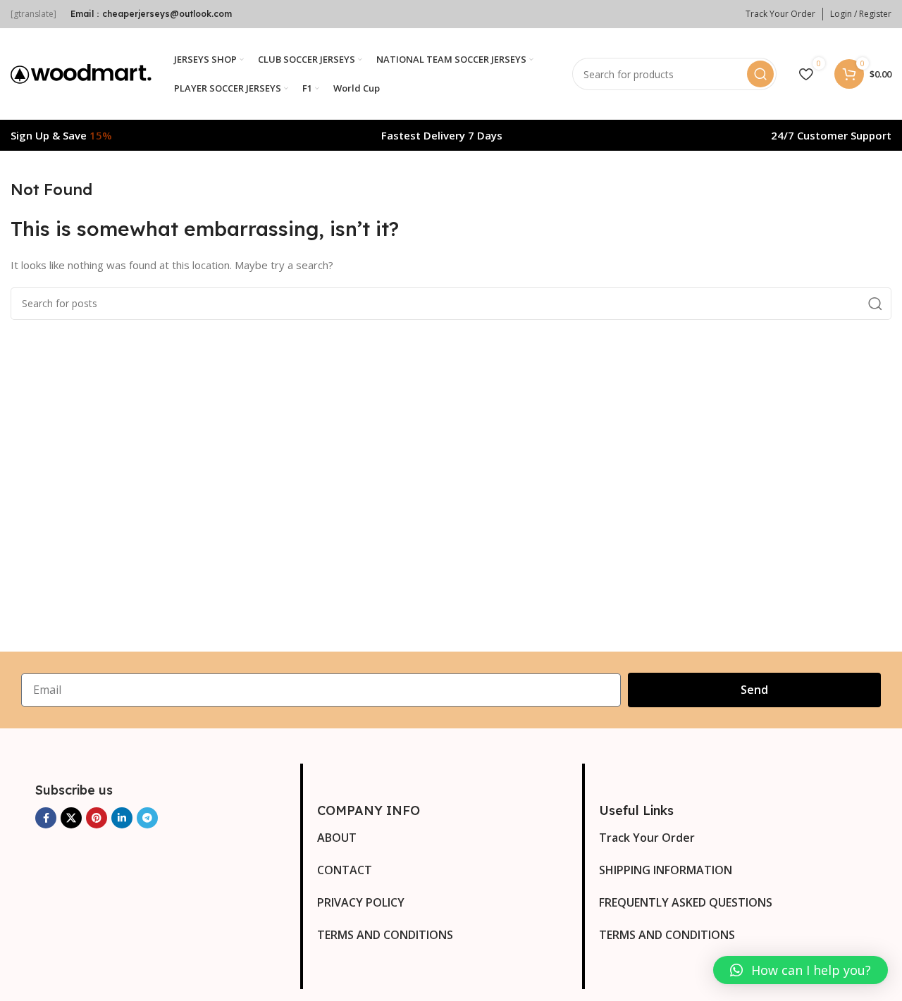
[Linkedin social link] (121, 817)
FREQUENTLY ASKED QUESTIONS (685, 902)
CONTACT (344, 870)
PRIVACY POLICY (360, 902)
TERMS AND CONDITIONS (385, 935)
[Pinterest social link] (96, 817)
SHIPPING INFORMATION (665, 870)
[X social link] (71, 817)
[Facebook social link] (45, 817)
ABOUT (337, 837)
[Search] (760, 74)
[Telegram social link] (147, 817)
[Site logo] (81, 73)
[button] (800, 970)
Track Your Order (647, 837)
